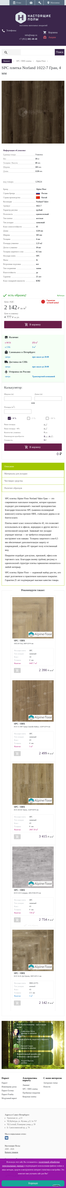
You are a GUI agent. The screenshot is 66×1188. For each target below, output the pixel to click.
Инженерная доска (9, 1087)
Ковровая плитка (29, 1097)
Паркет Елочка (8, 1090)
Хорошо (33, 1183)
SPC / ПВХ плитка (30, 1089)
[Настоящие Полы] (33, 18)
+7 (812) (28, 39)
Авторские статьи (50, 1083)
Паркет (4, 1083)
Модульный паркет (9, 1098)
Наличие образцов (13, 488)
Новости (46, 1087)
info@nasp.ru (31, 35)
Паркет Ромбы (7, 1094)
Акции (52, 37)
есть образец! (17, 295)
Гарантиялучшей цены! (53, 301)
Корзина (53, 32)
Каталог (7, 61)
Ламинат (26, 1085)
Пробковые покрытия (31, 1093)
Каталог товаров (11, 1152)
